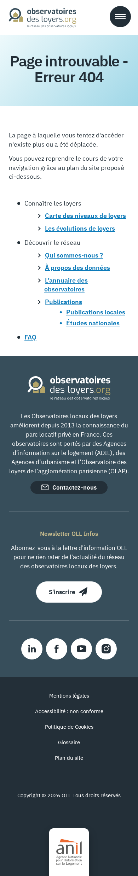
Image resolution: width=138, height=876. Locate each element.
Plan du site (69, 757)
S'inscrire (62, 592)
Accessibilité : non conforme (69, 711)
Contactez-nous (74, 487)
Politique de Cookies (69, 726)
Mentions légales (69, 695)
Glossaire (69, 742)
